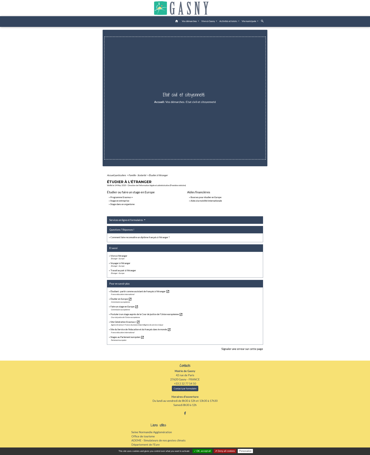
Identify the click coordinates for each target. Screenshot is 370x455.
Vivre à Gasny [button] (208, 21)
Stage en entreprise (119, 200)
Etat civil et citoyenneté (201, 102)
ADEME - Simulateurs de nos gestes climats (158, 440)
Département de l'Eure (145, 444)
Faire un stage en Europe (124, 306)
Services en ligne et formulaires (126, 219)
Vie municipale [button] (249, 21)
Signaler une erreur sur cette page (242, 348)
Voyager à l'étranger (120, 263)
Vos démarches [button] (189, 21)
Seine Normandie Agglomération (151, 432)
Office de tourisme (143, 436)
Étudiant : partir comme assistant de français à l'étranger (140, 291)
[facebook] (185, 413)
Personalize (245, 451)
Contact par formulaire (185, 388)
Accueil (159, 102)
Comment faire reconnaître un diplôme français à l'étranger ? (140, 237)
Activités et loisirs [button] (228, 21)
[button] (177, 21)
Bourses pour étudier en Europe (205, 197)
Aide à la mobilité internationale (206, 200)
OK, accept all (203, 451)
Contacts (185, 365)
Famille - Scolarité (137, 175)
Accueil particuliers (116, 175)
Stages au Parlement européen (127, 337)
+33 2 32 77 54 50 (185, 383)
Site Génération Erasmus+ (125, 321)
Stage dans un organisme (122, 204)
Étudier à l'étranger (158, 175)
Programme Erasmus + (121, 197)
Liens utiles (158, 425)
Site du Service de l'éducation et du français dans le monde (140, 329)
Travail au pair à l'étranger (123, 270)
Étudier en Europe (121, 298)
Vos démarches (174, 102)
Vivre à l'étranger (118, 255)
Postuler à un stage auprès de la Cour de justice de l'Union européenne (146, 314)
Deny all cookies (226, 451)
